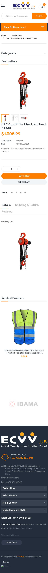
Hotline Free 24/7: (18, 455)
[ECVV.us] (24, 4)
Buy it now (24, 176)
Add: (3, 466)
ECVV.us (20, 557)
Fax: (3, 482)
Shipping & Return (27, 205)
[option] (5, 118)
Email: (3, 478)
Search (6, 562)
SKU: (3, 144)
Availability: (6, 141)
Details (6, 205)
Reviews (6, 211)
